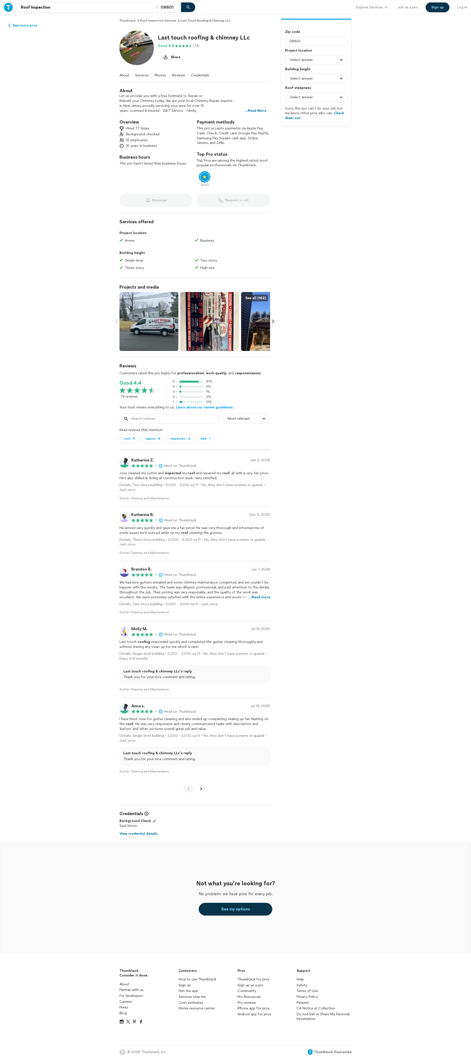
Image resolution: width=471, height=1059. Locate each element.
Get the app (188, 991)
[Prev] (188, 788)
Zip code (292, 32)
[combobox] (85, 7)
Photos (160, 75)
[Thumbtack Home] (8, 7)
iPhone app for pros (253, 1008)
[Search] (188, 7)
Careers (125, 1002)
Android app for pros (254, 1014)
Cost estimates (191, 1003)
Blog (123, 1013)
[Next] (201, 788)
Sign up (185, 985)
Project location (298, 50)
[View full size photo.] (148, 321)
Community (246, 991)
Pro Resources (249, 997)
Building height (297, 69)
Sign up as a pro (250, 985)
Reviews (178, 75)
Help (300, 979)
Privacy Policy (307, 997)
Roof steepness (298, 88)
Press (123, 1007)
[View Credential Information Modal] (146, 813)
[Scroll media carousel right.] (273, 321)
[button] (136, 48)
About (124, 75)
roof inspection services (158, 20)
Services (142, 75)
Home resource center (197, 1008)
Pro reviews (246, 1003)
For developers (131, 996)
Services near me (192, 997)
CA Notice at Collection (316, 1008)
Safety (302, 985)
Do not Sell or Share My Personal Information (323, 1016)
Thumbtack (127, 20)
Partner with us (131, 990)
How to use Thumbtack (197, 979)
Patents (303, 1003)
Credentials (200, 75)
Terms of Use (307, 991)
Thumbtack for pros (253, 979)
